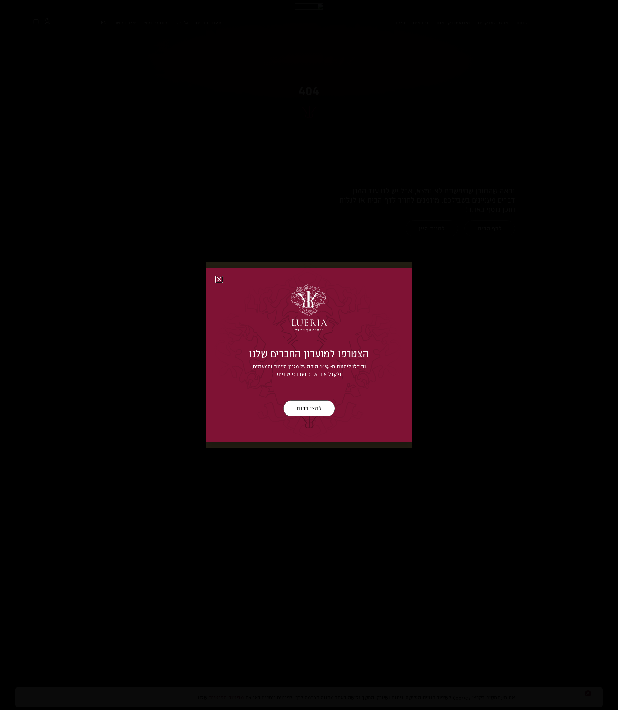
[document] (309, 355)
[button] (219, 279)
